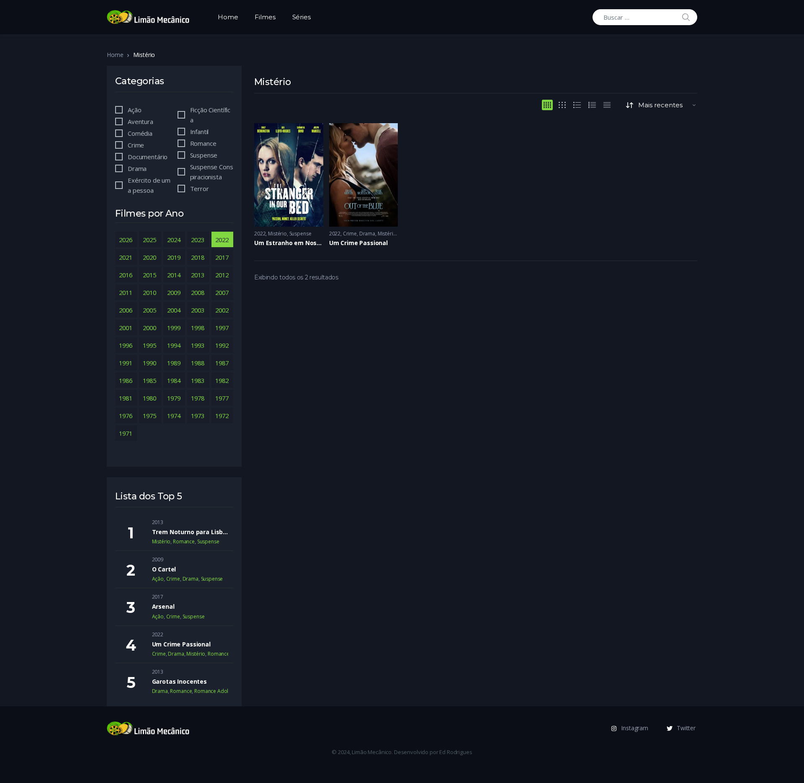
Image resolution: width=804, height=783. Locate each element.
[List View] (592, 105)
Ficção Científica (210, 115)
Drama (367, 233)
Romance (203, 143)
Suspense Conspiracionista (211, 172)
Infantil (199, 131)
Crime (350, 233)
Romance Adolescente (220, 691)
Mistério (277, 233)
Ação (134, 110)
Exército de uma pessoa (149, 185)
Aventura (140, 121)
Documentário (148, 156)
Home (228, 17)
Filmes (265, 17)
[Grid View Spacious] (562, 105)
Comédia (140, 133)
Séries (301, 17)
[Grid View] (547, 105)
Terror (199, 188)
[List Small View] (607, 105)
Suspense (300, 233)
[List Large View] (577, 105)
